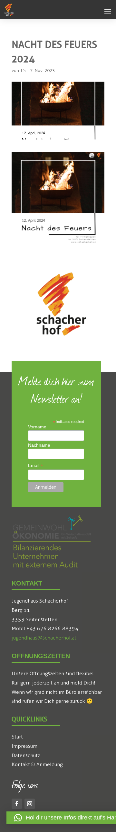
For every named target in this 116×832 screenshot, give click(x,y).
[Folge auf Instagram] (29, 804)
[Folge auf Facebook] (17, 804)
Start (17, 737)
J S (23, 70)
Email (35, 465)
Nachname (39, 445)
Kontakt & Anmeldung (37, 764)
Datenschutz (26, 755)
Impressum (24, 746)
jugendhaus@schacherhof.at (44, 638)
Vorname (37, 426)
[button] (107, 11)
